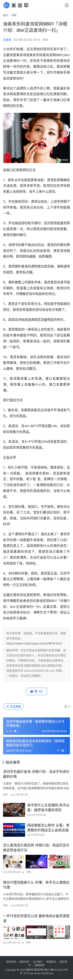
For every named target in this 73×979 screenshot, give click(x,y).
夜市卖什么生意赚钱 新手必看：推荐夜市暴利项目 (48, 807)
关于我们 (38, 961)
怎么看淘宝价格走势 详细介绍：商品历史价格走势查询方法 (36, 847)
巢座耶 (29, 969)
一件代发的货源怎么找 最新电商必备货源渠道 (36, 918)
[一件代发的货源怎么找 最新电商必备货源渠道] (36, 932)
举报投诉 (51, 961)
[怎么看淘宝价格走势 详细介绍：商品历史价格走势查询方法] (36, 861)
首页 (5, 15)
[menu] (66, 5)
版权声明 (24, 961)
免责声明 (11, 961)
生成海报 (15, 706)
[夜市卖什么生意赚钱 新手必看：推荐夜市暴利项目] (14, 810)
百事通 (7, 39)
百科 (45, 39)
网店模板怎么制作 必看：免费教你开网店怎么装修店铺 (48, 827)
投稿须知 (39, 965)
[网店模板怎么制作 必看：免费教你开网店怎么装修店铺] (14, 830)
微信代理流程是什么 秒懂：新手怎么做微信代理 (36, 884)
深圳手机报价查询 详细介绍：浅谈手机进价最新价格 (36, 774)
